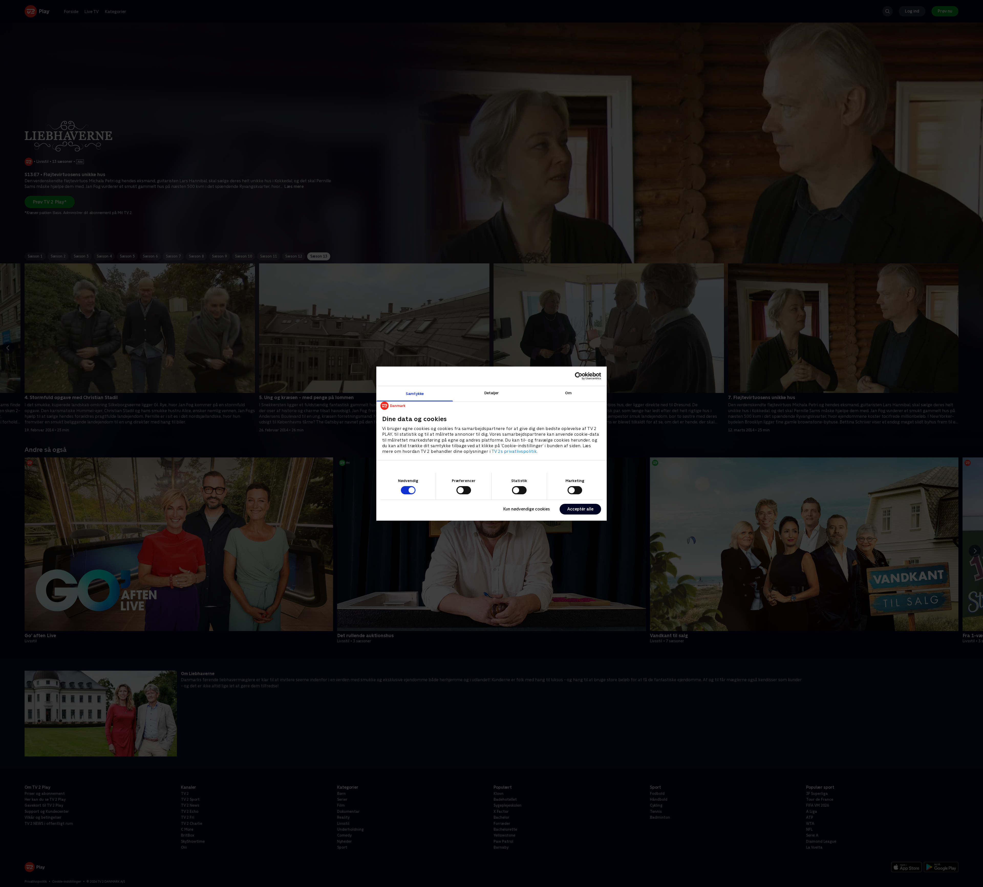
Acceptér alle (580, 509)
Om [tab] (568, 392)
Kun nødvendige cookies (526, 509)
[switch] (463, 490)
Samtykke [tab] (415, 393)
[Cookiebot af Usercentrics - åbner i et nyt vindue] (578, 376)
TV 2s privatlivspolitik (514, 451)
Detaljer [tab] (491, 392)
